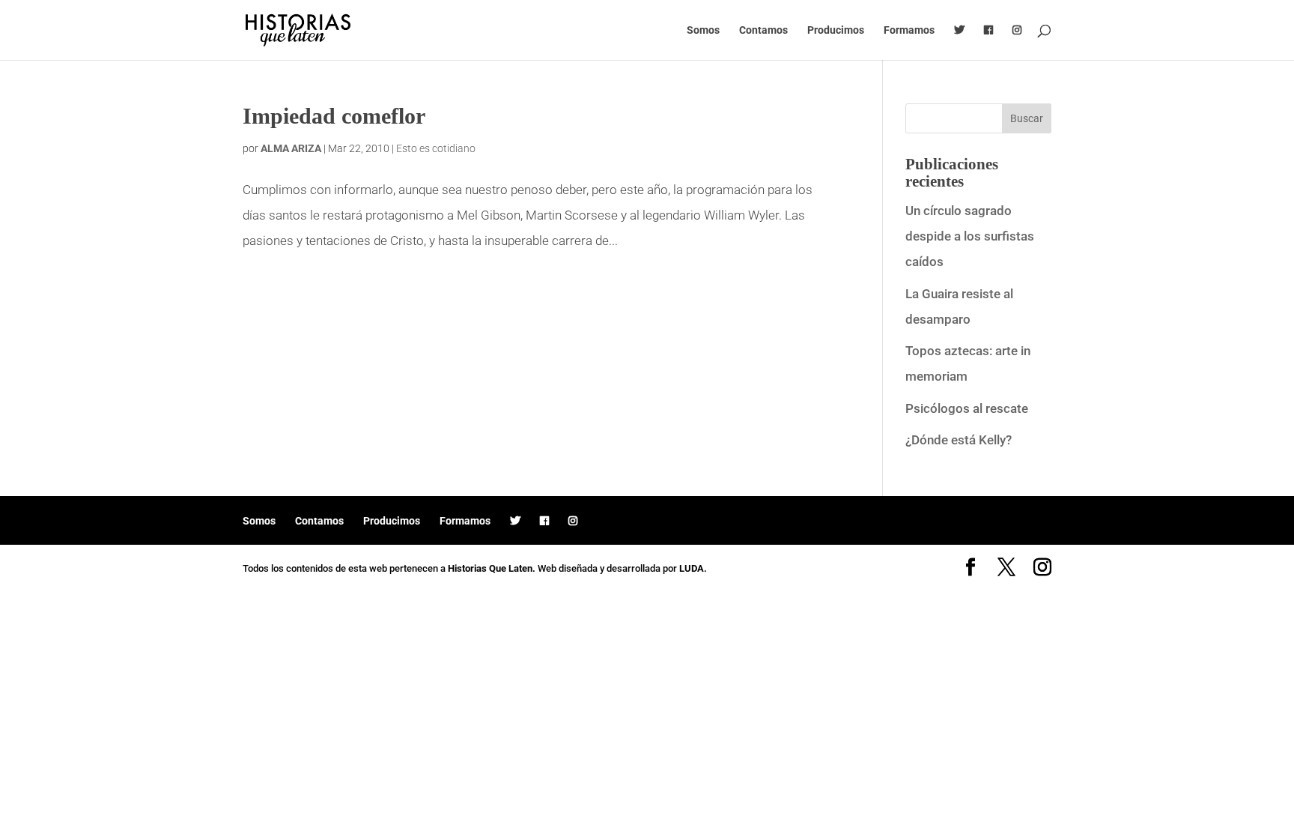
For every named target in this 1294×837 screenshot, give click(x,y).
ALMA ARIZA (291, 148)
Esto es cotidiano (436, 148)
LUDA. (693, 568)
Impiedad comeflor (334, 115)
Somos (703, 30)
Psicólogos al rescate (966, 408)
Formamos (909, 30)
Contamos (763, 30)
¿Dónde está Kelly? (958, 439)
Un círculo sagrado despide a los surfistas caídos (969, 236)
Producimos (835, 30)
